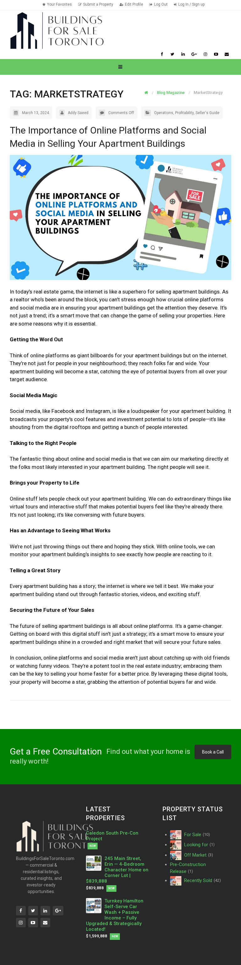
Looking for (198, 844)
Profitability (184, 113)
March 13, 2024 (35, 113)
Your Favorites (59, 4)
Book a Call (213, 751)
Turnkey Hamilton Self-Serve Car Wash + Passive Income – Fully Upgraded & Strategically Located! (114, 915)
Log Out (161, 4)
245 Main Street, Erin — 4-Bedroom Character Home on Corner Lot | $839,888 (117, 870)
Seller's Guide (207, 113)
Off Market (198, 855)
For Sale (196, 834)
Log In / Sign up (191, 4)
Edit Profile (134, 4)
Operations (163, 113)
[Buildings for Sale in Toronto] (57, 30)
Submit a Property (98, 4)
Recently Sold (202, 880)
